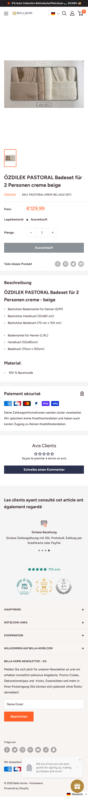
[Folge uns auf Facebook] (7, 750)
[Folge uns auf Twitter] (15, 750)
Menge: (9, 232)
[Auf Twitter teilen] (73, 264)
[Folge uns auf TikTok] (46, 750)
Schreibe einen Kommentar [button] (44, 469)
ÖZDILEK (10, 194)
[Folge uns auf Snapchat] (53, 750)
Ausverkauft (44, 248)
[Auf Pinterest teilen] (65, 264)
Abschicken (18, 716)
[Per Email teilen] (81, 264)
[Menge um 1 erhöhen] (52, 232)
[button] (55, 13)
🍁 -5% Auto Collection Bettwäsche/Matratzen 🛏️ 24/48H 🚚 (44, 3)
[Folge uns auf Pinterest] (30, 750)
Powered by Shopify (16, 788)
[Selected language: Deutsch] (55, 13)
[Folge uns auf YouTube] (38, 750)
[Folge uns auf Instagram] (22, 750)
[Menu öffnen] (6, 13)
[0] (80, 13)
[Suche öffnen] (64, 13)
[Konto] (72, 13)
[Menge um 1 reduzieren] (31, 232)
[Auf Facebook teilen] (58, 264)
